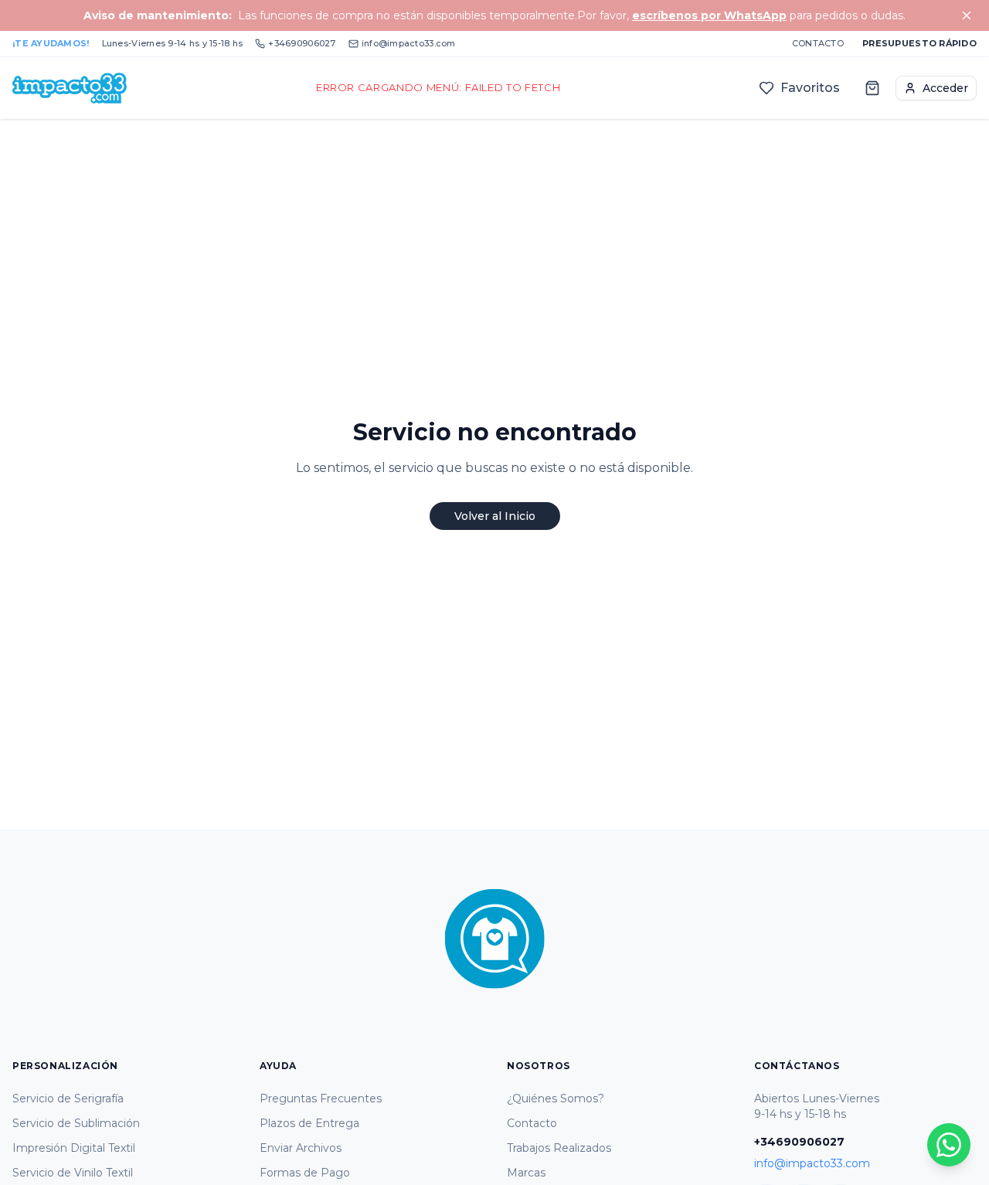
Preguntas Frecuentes (321, 1098)
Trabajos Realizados (559, 1148)
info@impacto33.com (409, 43)
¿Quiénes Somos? (555, 1098)
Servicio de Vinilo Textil (72, 1173)
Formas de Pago (305, 1173)
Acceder (945, 88)
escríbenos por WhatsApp (709, 15)
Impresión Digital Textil (73, 1148)
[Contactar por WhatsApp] (948, 1144)
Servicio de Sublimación (76, 1123)
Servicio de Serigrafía (68, 1098)
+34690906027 (301, 43)
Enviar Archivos (301, 1148)
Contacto (818, 43)
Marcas (526, 1173)
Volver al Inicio (494, 516)
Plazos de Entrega (309, 1123)
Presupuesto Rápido (919, 43)
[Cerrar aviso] (967, 15)
